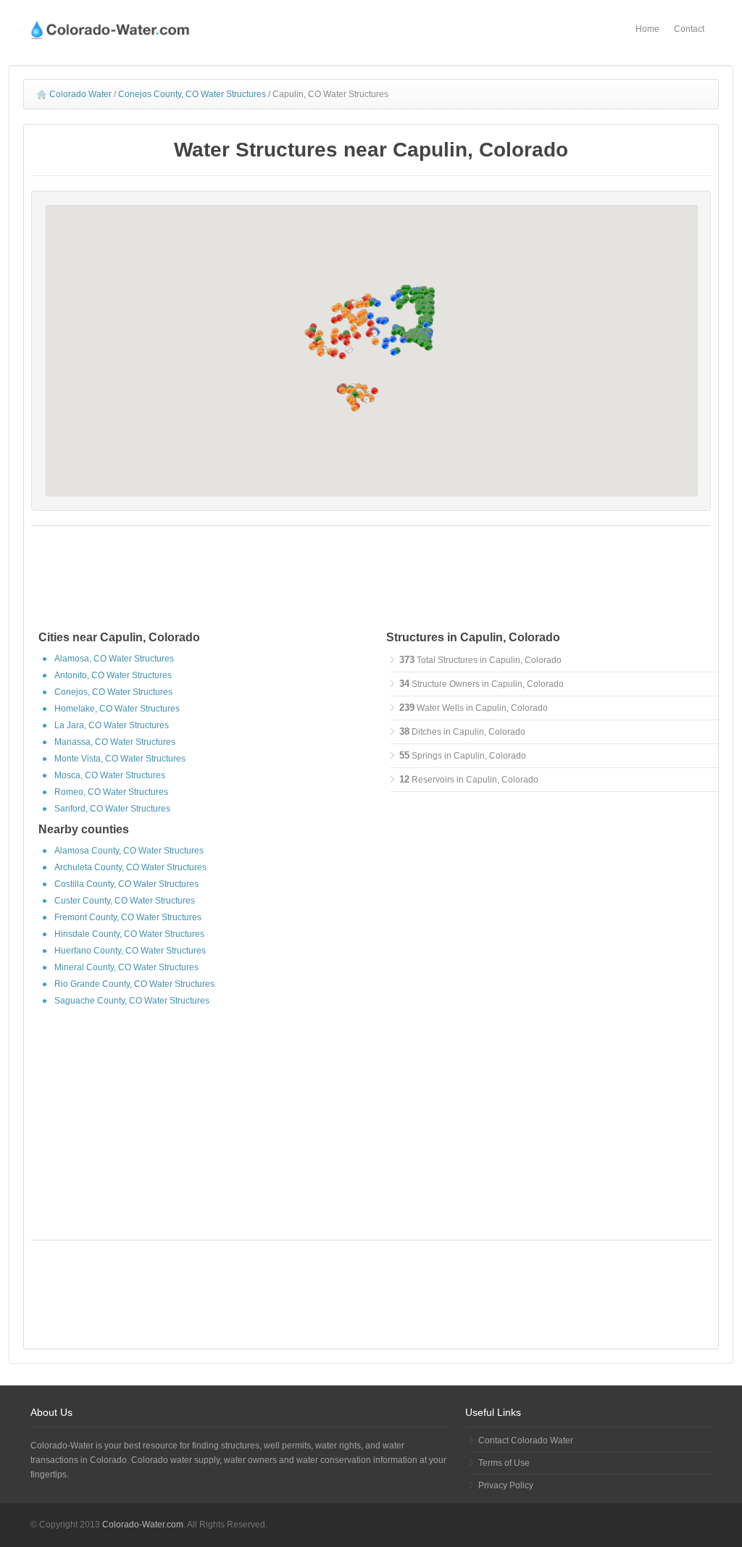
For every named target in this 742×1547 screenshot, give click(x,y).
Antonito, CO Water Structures (113, 675)
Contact (689, 29)
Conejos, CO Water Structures (113, 692)
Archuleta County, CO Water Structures (130, 867)
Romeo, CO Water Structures (111, 792)
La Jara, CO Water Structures (111, 725)
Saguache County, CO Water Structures (131, 1001)
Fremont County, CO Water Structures (127, 917)
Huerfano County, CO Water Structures (130, 951)
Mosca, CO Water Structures (109, 775)
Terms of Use (504, 1463)
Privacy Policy (505, 1485)
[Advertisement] (371, 580)
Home (647, 29)
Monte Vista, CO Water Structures (120, 759)
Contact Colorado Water (525, 1440)
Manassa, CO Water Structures (114, 742)
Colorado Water (80, 94)
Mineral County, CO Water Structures (126, 967)
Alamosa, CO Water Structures (114, 659)
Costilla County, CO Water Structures (126, 884)
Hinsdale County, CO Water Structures (129, 934)
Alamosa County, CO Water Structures (129, 851)
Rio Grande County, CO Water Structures (134, 984)
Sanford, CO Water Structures (112, 809)
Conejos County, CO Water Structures (192, 94)
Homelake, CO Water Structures (117, 709)
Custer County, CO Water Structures (124, 901)
